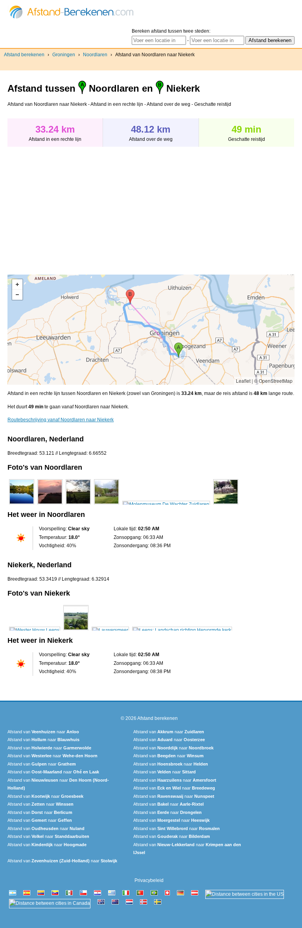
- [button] (17, 295)
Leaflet (243, 380)
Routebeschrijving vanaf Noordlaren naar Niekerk (60, 419)
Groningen (63, 54)
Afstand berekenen (24, 54)
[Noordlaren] (21, 504)
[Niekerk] (34, 630)
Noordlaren (95, 54)
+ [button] (17, 284)
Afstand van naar (43, 731)
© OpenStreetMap (273, 380)
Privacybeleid (149, 880)
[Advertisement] (73, 206)
